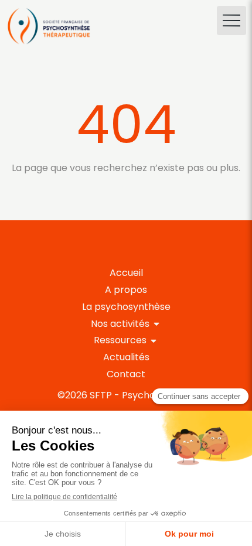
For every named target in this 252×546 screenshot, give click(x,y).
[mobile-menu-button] (231, 20)
